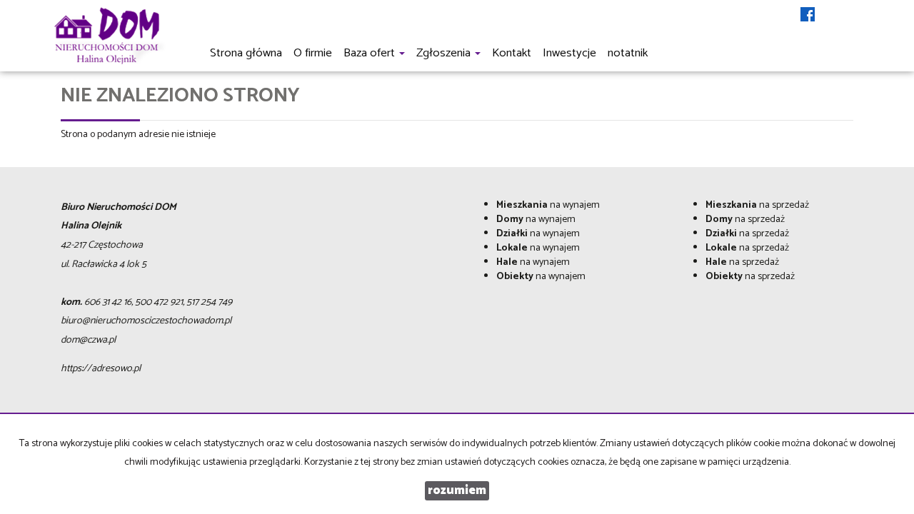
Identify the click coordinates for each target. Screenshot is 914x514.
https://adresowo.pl (101, 369)
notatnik (628, 53)
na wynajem (548, 205)
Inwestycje (569, 53)
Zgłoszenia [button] (444, 53)
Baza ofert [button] (370, 53)
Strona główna (246, 53)
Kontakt (511, 53)
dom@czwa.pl (88, 340)
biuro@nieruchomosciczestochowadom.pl (146, 321)
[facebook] (807, 15)
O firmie (312, 53)
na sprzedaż (757, 205)
